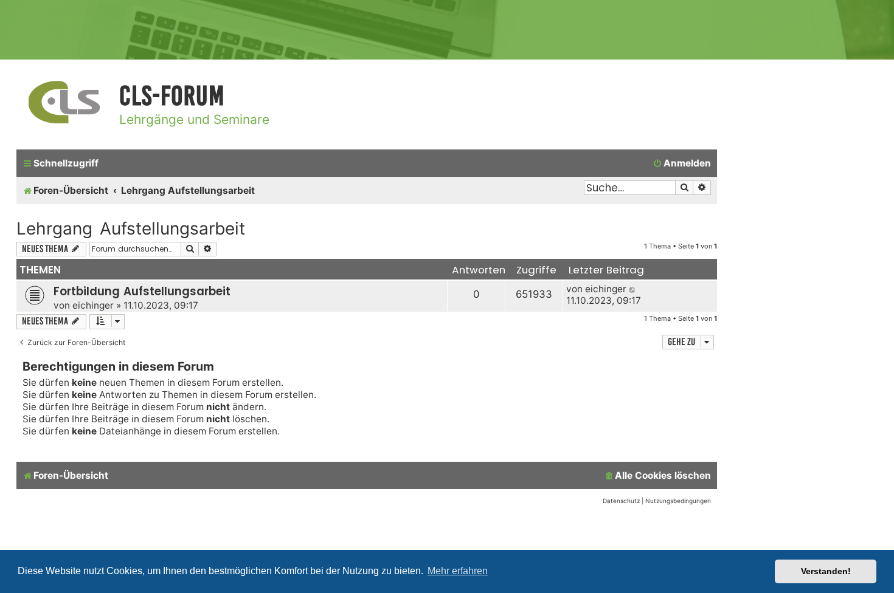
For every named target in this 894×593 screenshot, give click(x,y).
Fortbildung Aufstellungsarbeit (142, 291)
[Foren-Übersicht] (64, 103)
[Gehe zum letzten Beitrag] (633, 289)
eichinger (93, 305)
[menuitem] (682, 163)
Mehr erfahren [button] (458, 571)
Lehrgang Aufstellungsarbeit (130, 228)
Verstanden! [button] (826, 571)
